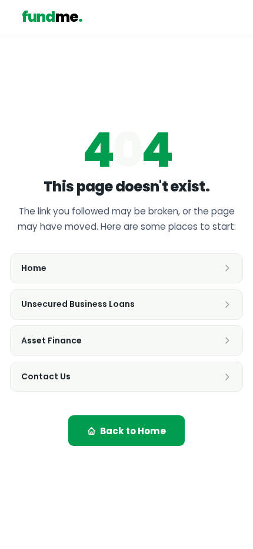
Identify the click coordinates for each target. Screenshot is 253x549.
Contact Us (46, 376)
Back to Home (133, 431)
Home (33, 268)
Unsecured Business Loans (78, 304)
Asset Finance (51, 340)
